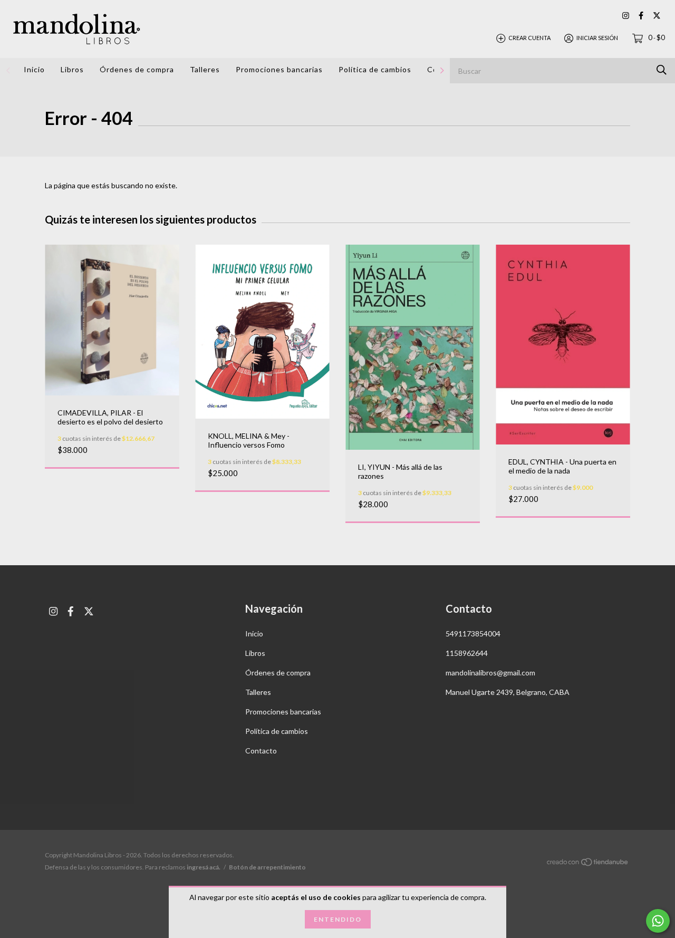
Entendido (338, 919)
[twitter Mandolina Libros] (657, 15)
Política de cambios (375, 69)
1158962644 (467, 653)
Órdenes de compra (137, 69)
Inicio (34, 69)
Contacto (261, 750)
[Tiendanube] (588, 863)
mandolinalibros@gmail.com (490, 672)
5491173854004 (473, 633)
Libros (72, 69)
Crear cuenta (529, 37)
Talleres (205, 69)
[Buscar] (661, 70)
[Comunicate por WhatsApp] (658, 921)
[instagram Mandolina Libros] (625, 15)
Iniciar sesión (597, 37)
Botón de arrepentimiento (267, 867)
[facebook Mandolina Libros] (641, 15)
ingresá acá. (203, 867)
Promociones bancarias (279, 69)
